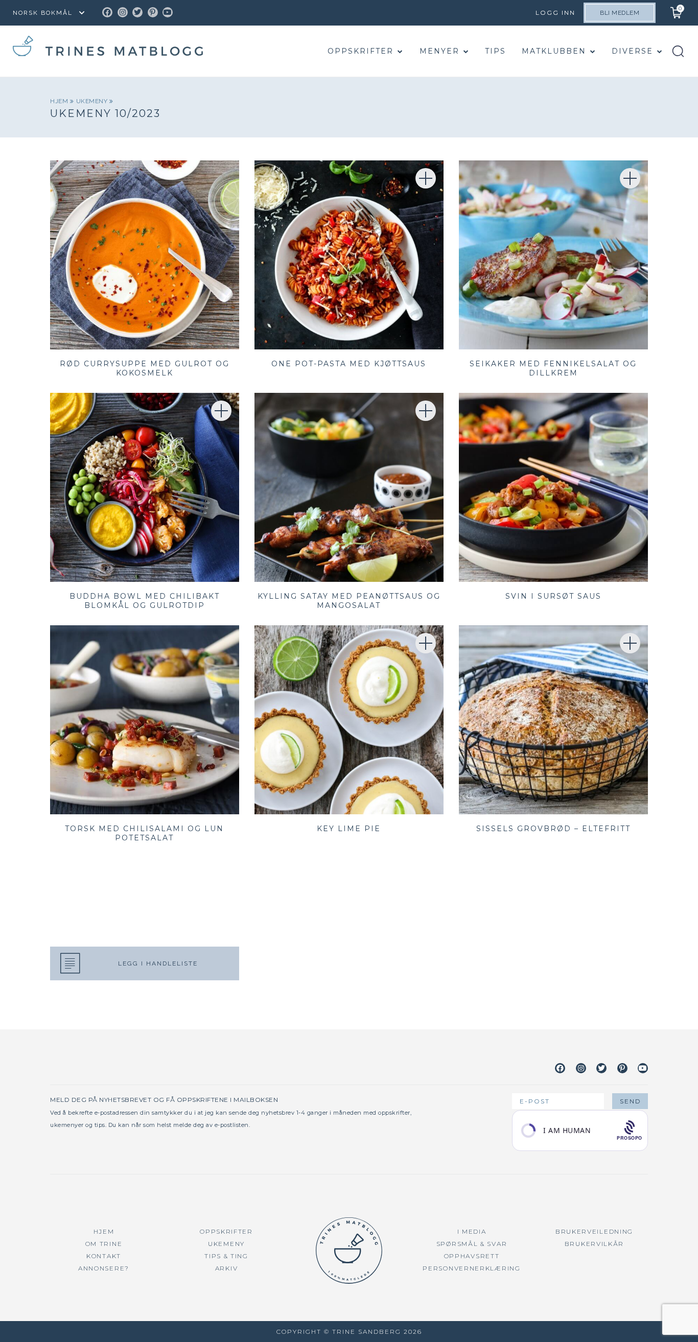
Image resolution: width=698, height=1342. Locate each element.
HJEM (104, 1231)
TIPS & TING (226, 1256)
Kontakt (103, 1256)
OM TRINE (104, 1243)
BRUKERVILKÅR (594, 1243)
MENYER (439, 51)
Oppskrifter (360, 51)
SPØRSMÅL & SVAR (471, 1243)
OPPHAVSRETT (472, 1256)
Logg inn (555, 12)
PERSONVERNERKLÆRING (471, 1268)
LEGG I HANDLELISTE (158, 963)
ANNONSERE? (103, 1268)
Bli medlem (619, 12)
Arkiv (226, 1268)
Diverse (632, 51)
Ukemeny (92, 101)
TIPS (495, 51)
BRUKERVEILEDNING (594, 1231)
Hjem (60, 101)
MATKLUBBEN (554, 51)
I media (471, 1231)
